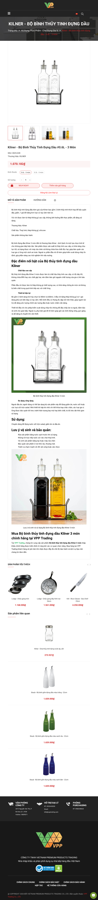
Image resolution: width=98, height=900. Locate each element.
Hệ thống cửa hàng (56, 885)
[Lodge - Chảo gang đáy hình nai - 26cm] (49, 583)
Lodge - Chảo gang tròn (20, 599)
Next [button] (90, 564)
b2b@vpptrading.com (51, 812)
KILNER (22, 156)
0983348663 (79, 809)
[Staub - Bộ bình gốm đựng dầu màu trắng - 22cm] (49, 677)
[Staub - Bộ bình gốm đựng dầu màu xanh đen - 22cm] (49, 764)
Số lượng (11, 180)
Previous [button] (88, 564)
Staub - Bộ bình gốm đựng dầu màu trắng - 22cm (49, 692)
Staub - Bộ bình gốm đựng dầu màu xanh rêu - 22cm (49, 736)
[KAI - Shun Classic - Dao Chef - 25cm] (77, 583)
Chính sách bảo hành (74, 882)
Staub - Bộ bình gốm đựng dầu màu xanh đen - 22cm (49, 780)
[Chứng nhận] (45, 868)
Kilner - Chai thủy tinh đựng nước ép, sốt (49, 649)
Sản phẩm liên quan (19, 613)
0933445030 (51, 806)
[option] (49, 82)
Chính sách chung (26, 882)
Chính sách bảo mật (49, 882)
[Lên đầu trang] (4, 888)
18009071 (24, 814)
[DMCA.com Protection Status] (58, 868)
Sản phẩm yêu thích (19, 564)
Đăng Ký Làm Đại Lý (49, 192)
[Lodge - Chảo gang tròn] (20, 583)
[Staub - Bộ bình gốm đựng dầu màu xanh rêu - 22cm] (49, 720)
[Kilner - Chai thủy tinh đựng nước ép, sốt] (49, 633)
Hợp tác (39, 885)
